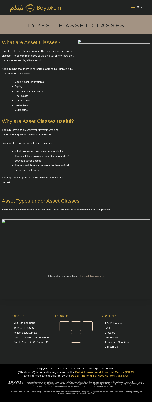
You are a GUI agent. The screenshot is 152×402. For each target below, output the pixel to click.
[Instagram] (64, 326)
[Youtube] (88, 326)
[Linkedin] (76, 326)
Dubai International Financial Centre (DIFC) (104, 372)
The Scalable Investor (91, 275)
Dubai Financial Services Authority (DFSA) (99, 375)
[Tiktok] (76, 338)
